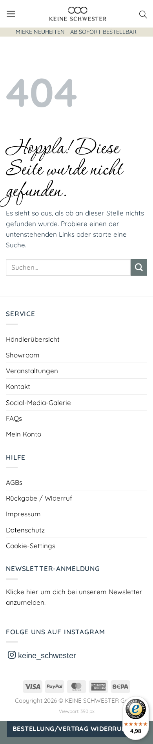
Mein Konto (23, 434)
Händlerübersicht (33, 339)
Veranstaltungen (32, 370)
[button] (11, 14)
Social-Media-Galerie (38, 402)
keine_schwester (46, 655)
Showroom (23, 355)
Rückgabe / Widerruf (39, 498)
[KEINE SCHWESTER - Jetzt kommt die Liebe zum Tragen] (77, 14)
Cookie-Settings (30, 545)
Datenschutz (25, 530)
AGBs (14, 482)
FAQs (14, 418)
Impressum (23, 514)
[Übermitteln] (139, 267)
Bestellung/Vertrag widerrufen (73, 729)
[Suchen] (143, 13)
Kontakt (18, 386)
